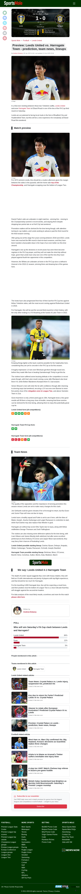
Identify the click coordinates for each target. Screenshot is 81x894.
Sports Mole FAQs (69, 829)
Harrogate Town (24, 108)
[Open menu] (74, 3)
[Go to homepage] (13, 3)
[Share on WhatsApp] (5, 13)
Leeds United (60, 106)
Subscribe (40, 806)
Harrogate (60, 26)
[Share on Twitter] (5, 23)
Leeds (21, 26)
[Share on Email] (5, 33)
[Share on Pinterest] (5, 38)
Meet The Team (68, 837)
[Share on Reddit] (5, 28)
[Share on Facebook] (5, 18)
